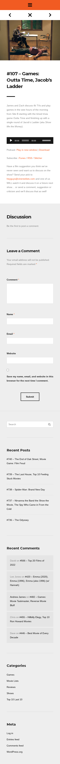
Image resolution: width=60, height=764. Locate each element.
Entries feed (13, 739)
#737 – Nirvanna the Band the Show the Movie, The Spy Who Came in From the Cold (28, 504)
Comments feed (15, 745)
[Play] (11, 140)
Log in (10, 733)
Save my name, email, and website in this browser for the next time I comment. (30, 378)
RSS (30, 158)
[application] (30, 139)
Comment (12, 279)
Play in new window (26, 150)
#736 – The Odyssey (18, 520)
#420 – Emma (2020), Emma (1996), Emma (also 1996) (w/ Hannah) (29, 580)
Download (44, 150)
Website (11, 353)
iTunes (22, 158)
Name (10, 314)
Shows (10, 693)
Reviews (11, 687)
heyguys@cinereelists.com (21, 178)
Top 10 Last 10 (14, 699)
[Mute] (39, 135)
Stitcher (38, 158)
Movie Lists (12, 681)
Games (10, 674)
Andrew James (18, 597)
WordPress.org (14, 751)
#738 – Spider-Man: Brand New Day (26, 489)
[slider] (47, 140)
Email (10, 333)
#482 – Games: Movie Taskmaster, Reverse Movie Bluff (28, 601)
